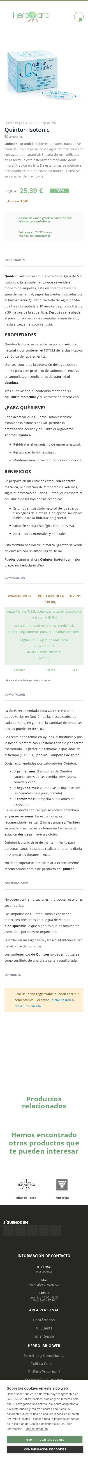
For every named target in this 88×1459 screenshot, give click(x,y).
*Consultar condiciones (35, 221)
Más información (36, 1429)
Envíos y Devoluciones (44, 1379)
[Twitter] (20, 1230)
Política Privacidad (44, 1371)
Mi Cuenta (44, 1328)
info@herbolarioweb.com (44, 1284)
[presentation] (75, 1113)
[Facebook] (8, 1230)
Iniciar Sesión (44, 1336)
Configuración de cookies (45, 1449)
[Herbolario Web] (32, 16)
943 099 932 (44, 1272)
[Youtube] (55, 1230)
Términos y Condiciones (44, 1355)
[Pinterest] (44, 1230)
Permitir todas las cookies (44, 1439)
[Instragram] (32, 1230)
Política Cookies (43, 1363)
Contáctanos (44, 1319)
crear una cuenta (28, 1006)
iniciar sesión (61, 1000)
